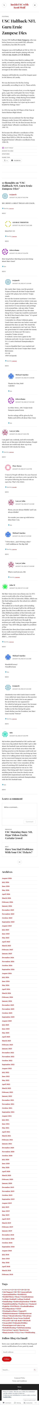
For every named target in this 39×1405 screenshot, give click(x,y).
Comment (29, 822)
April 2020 (6, 1171)
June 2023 (6, 1029)
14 (15, 1290)
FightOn (6, 1306)
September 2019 (8, 1199)
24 (29, 1290)
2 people (14, 487)
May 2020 (5, 1167)
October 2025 (7, 918)
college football (24, 1299)
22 (25, 1290)
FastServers (23, 1304)
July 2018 (5, 1254)
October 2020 (7, 1155)
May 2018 (5, 1262)
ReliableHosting (9, 1328)
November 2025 (8, 914)
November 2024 (8, 961)
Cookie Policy (7, 1397)
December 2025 (8, 910)
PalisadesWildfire (20, 1323)
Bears (18, 1297)
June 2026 (6, 886)
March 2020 (6, 1175)
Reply (4, 213)
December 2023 (8, 1005)
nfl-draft (18, 1320)
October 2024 (7, 965)
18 (22, 1290)
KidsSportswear (25, 1313)
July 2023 (5, 1025)
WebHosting (30, 1332)
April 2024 (6, 989)
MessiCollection (15, 1316)
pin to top (21, 1325)
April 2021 (6, 1132)
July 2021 (5, 1120)
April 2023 (6, 1037)
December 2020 (8, 1148)
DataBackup (7, 1301)
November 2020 (8, 1151)
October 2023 (7, 1013)
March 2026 (6, 898)
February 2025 (7, 949)
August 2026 (7, 878)
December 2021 (8, 1100)
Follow (6, 1359)
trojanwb (13, 194)
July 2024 (5, 977)
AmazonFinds (26, 1292)
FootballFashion (27, 1306)
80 (15, 1292)
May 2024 (5, 985)
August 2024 (7, 973)
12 (12, 1290)
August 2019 (7, 1203)
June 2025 (6, 934)
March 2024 (6, 993)
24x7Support (8, 1292)
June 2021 (6, 1124)
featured (6, 154)
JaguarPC (22, 1311)
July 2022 (5, 1072)
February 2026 (7, 902)
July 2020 (5, 1159)
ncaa (16, 1318)
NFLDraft (26, 1320)
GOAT (18, 1309)
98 (19, 1292)
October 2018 (7, 1243)
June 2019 (6, 1211)
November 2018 (8, 1239)
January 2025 (7, 953)
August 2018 (7, 1251)
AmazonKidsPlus (10, 1294)
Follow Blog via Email (14, 1338)
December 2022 (8, 1052)
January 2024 (7, 1001)
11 (9, 1290)
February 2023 (7, 1045)
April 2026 (6, 894)
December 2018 (8, 1235)
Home (19, 1387)
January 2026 (7, 906)
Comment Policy (19, 1378)
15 (19, 1290)
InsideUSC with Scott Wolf (19, 6)
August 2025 (7, 926)
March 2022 (6, 1088)
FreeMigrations (9, 1309)
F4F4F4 (33, 1301)
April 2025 (6, 942)
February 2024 (7, 997)
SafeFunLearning (24, 1328)
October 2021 (7, 1108)
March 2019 (6, 1223)
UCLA (17, 1332)
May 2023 (5, 1033)
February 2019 (7, 1227)
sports (15, 1330)
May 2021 (5, 1128)
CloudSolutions (27, 1297)
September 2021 (8, 1112)
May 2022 (5, 1080)
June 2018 (6, 1258)
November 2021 (8, 1104)
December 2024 (8, 957)
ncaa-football (24, 1318)
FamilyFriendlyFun (10, 1304)
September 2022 (8, 1064)
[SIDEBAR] (19, 862)
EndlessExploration (21, 1301)
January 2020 (7, 1183)
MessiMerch (7, 1318)
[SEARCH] (4, 5)
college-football (9, 1299)
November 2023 (8, 1009)
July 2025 (5, 930)
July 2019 (5, 1207)
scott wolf (8, 148)
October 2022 (7, 1060)
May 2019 (5, 1215)
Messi (5, 1316)
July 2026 (5, 882)
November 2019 (8, 1191)
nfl (12, 1320)
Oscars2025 (7, 1323)
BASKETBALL (8, 1297)
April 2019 (6, 1219)
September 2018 (8, 1247)
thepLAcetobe (8, 1332)
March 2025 (6, 946)
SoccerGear (7, 1330)
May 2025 (5, 938)
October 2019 (7, 1195)
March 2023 (6, 1041)
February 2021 (7, 1140)
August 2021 (7, 1116)
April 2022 (6, 1084)
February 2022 (7, 1092)
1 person (11, 208)
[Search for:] (19, 1370)
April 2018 (6, 1266)
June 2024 (6, 981)
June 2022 (6, 1076)
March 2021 (6, 1136)
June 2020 (6, 1163)
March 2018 (6, 1270)
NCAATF (6, 1320)
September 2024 (8, 969)
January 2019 (7, 1231)
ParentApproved (9, 1325)
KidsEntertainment (10, 1313)
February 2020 (7, 1179)
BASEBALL (22, 1294)
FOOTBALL (5, 16)
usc (22, 1332)
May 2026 (5, 890)
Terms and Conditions (19, 1381)
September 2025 (8, 922)
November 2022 (8, 1056)
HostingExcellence (10, 1311)
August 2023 (7, 1021)
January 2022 (7, 1096)
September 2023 (8, 1017)
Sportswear (24, 1330)
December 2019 (8, 1187)
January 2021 (7, 1144)
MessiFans (27, 1316)
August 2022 (7, 1068)
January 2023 (7, 1049)
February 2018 (7, 1274)
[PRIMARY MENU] (35, 5)
